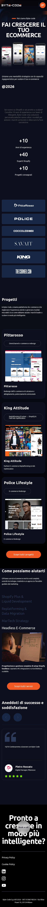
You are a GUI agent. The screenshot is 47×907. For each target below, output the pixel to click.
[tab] (17, 599)
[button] (43, 5)
